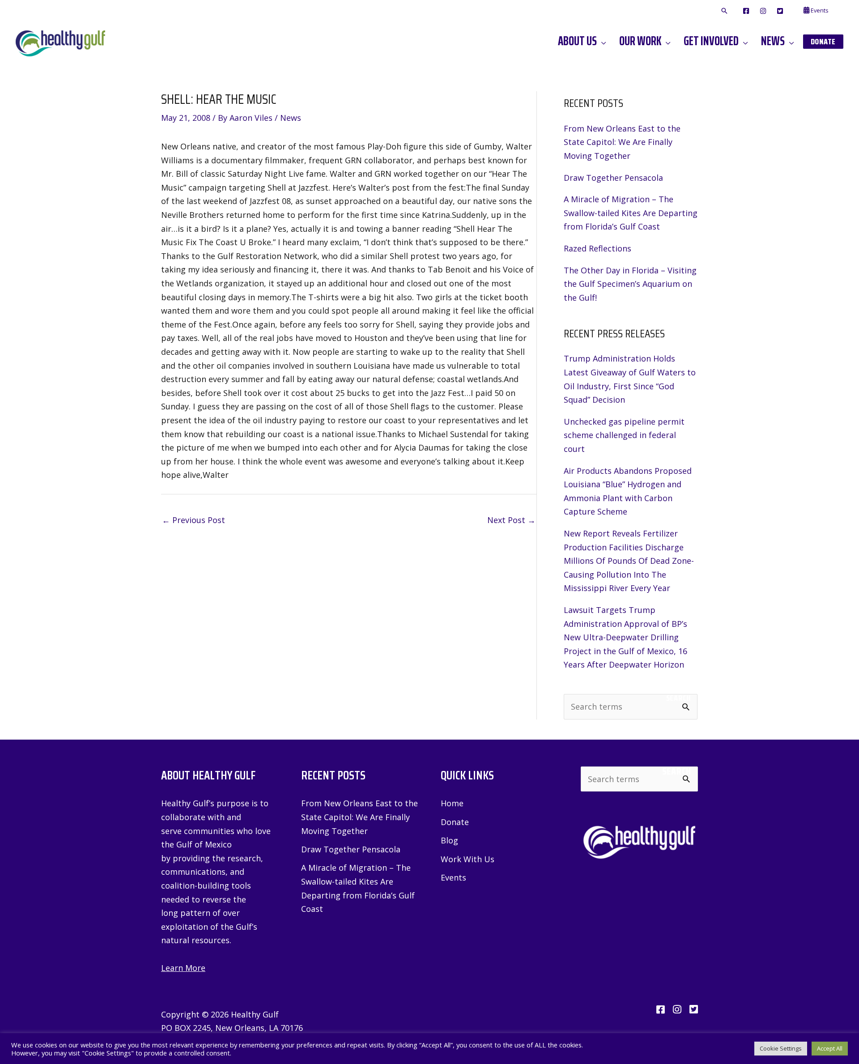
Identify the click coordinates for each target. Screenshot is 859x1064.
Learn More (183, 967)
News (290, 117)
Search (678, 698)
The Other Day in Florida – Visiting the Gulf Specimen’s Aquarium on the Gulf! (630, 284)
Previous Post (193, 520)
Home (452, 803)
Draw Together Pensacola (613, 177)
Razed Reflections (597, 248)
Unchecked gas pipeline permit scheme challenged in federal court (624, 435)
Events (453, 877)
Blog (449, 840)
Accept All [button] (829, 1048)
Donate (455, 822)
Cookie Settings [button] (781, 1048)
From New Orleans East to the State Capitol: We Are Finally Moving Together (622, 142)
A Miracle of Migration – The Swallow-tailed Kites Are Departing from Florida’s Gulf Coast (630, 213)
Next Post (511, 520)
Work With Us (467, 859)
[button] (724, 11)
